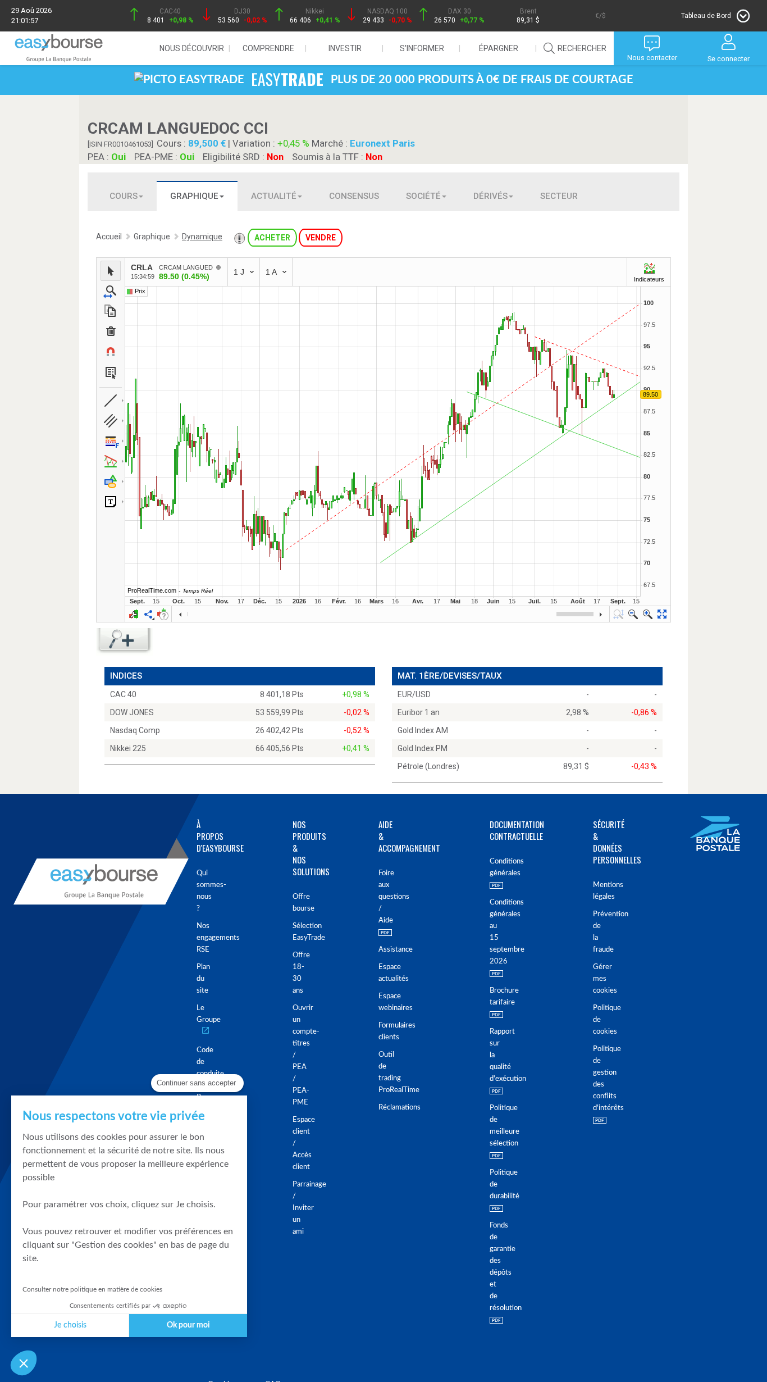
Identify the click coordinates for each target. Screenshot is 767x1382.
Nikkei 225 (128, 748)
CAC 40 (123, 694)
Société (423, 196)
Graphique (194, 196)
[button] (23, 1362)
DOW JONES (132, 712)
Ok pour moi (188, 1325)
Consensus (354, 196)
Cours (123, 196)
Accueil (109, 236)
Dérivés (490, 196)
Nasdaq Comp (135, 730)
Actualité (273, 196)
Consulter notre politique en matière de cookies (92, 1289)
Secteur (559, 196)
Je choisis (70, 1325)
